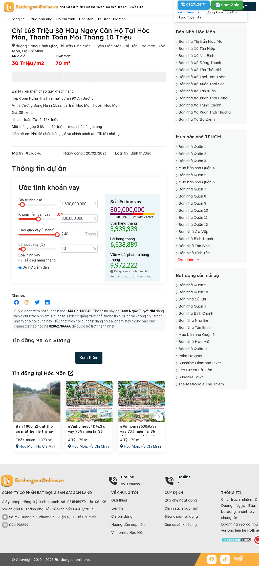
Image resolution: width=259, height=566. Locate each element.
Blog (121, 7)
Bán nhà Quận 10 (193, 210)
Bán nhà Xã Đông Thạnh (199, 62)
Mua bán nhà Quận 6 (196, 182)
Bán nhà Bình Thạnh (195, 238)
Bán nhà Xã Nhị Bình (196, 55)
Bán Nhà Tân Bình (194, 245)
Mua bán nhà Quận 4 (196, 167)
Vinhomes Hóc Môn (127, 532)
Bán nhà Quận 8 (192, 196)
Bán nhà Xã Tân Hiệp (196, 48)
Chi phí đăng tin (124, 516)
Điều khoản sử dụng (181, 516)
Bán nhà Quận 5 (192, 174)
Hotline (127, 477)
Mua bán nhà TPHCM (198, 136)
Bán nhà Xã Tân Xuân (197, 91)
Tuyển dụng (135, 7)
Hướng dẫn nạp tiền (128, 524)
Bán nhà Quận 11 (193, 217)
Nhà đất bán (68, 7)
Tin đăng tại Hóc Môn (39, 373)
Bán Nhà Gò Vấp (193, 231)
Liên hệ (117, 508)
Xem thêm (88, 357)
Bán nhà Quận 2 (192, 153)
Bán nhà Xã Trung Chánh (199, 105)
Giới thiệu (119, 500)
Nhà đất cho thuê (91, 7)
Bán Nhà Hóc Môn (195, 31)
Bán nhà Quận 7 (192, 189)
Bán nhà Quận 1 (192, 146)
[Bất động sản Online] (31, 7)
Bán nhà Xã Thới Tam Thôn (201, 76)
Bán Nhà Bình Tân (194, 252)
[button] (159, 417)
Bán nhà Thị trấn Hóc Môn (201, 41)
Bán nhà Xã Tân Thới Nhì (199, 69)
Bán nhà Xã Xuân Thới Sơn (201, 83)
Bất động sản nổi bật (198, 275)
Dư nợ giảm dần (35, 267)
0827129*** (195, 4)
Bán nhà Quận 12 (193, 224)
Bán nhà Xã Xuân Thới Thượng (204, 112)
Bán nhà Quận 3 (192, 160)
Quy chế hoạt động (180, 500)
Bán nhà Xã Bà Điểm (196, 119)
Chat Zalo (230, 4)
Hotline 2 (184, 479)
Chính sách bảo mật (181, 508)
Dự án (110, 7)
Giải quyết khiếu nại (181, 524)
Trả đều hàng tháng (39, 260)
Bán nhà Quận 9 (192, 203)
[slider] (22, 204)
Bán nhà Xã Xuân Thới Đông (203, 98)
